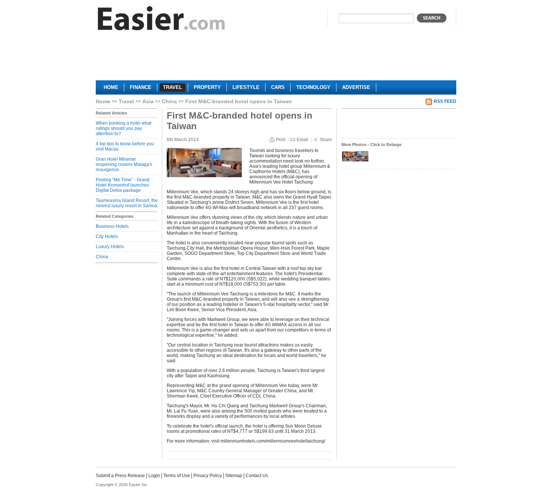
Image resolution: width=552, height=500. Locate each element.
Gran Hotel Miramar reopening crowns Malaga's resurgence (124, 164)
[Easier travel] (161, 20)
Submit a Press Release (120, 475)
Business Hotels (112, 226)
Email (302, 139)
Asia (148, 101)
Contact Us (257, 475)
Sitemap (233, 475)
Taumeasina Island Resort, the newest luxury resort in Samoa (127, 203)
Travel (126, 101)
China (169, 101)
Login (154, 475)
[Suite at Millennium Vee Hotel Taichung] (355, 160)
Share (326, 139)
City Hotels (107, 236)
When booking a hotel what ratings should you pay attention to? (123, 128)
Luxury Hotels (110, 246)
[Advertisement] (276, 58)
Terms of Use (176, 475)
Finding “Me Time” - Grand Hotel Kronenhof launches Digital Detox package (122, 185)
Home (103, 101)
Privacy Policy (207, 475)
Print (280, 139)
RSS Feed (445, 101)
